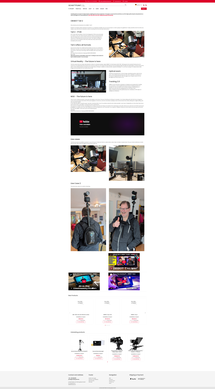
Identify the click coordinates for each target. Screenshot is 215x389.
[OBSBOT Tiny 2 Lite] (107, 305)
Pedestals (78, 8)
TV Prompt (71, 8)
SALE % (144, 8)
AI (93, 8)
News (110, 383)
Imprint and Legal (92, 378)
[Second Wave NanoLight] (98, 348)
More (97, 8)
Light (90, 8)
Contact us (111, 382)
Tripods (85, 8)
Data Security (91, 380)
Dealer (102, 8)
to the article (80, 322)
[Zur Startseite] (77, 6)
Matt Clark (73, 54)
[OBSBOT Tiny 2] (134, 305)
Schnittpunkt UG (118, 1)
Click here (73, 109)
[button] (145, 313)
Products (111, 379)
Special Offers (112, 380)
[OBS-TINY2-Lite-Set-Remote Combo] (81, 305)
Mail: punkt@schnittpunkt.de (105, 1)
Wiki (106, 8)
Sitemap (90, 382)
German (138, 5)
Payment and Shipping (93, 379)
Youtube (126, 1)
